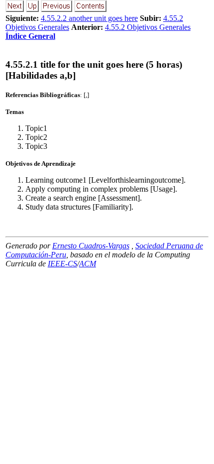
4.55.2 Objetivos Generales (148, 27)
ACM (87, 263)
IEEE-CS (62, 263)
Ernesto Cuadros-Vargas (90, 245)
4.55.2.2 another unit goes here (89, 18)
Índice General (30, 36)
